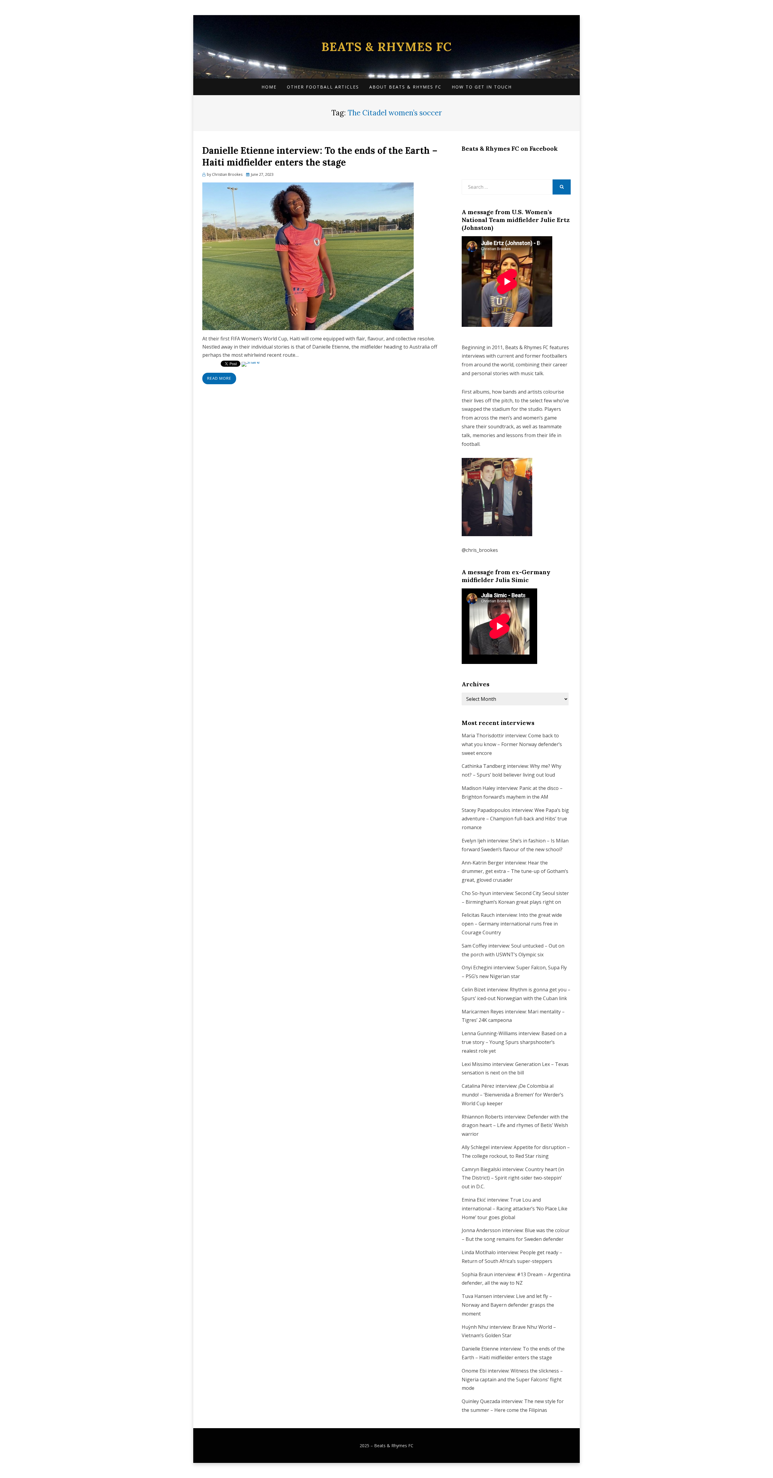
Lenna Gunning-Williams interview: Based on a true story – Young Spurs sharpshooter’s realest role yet (514, 1042)
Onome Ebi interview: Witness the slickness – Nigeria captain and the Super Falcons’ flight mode (512, 1379)
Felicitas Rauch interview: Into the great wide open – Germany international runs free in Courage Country (512, 924)
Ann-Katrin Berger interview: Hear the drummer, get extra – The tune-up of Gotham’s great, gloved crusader (515, 871)
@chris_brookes (480, 550)
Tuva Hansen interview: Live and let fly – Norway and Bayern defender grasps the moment (508, 1305)
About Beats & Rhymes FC (405, 87)
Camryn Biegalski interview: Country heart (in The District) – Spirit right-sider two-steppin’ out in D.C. (513, 1178)
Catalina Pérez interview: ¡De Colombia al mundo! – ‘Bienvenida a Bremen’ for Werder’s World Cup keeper (512, 1095)
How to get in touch (482, 87)
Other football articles (323, 87)
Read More (219, 378)
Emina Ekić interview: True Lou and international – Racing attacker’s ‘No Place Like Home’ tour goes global (514, 1208)
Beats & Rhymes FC (386, 46)
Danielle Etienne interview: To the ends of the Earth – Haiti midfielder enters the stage (320, 156)
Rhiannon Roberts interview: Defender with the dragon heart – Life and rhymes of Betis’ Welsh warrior (515, 1125)
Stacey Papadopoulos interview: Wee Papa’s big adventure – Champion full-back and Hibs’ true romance (515, 819)
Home (269, 87)
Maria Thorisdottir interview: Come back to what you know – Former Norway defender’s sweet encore (512, 744)
